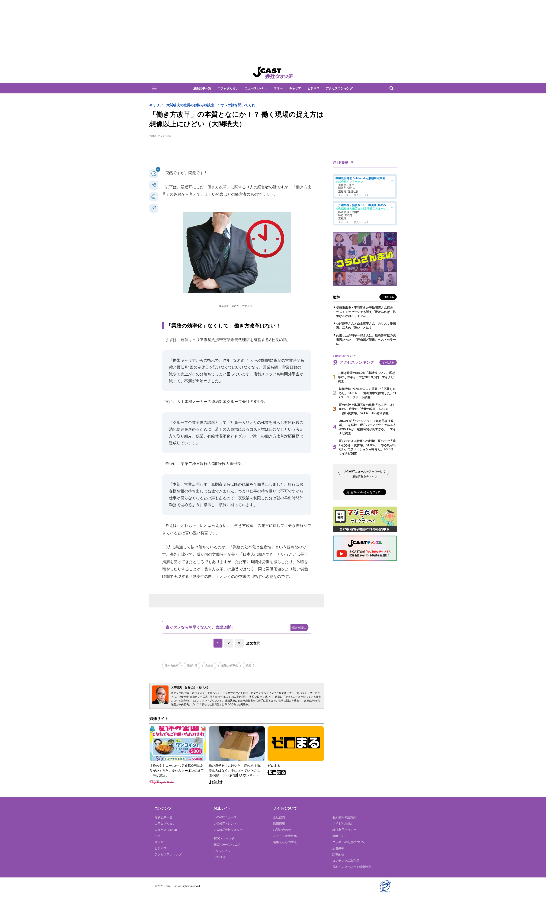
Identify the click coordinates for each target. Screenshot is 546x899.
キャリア (295, 88)
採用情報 (279, 823)
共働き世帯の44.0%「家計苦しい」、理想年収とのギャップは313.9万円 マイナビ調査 (366, 377)
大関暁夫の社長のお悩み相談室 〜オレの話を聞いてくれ (210, 105)
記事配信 (338, 854)
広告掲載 (338, 848)
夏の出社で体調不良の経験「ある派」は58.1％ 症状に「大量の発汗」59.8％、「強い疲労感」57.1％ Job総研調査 (367, 409)
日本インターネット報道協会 (351, 867)
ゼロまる (220, 857)
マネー (278, 88)
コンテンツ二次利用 (345, 860)
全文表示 (253, 643)
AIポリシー (339, 836)
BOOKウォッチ (224, 838)
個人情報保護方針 (344, 817)
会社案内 (279, 817)
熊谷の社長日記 (210, 704)
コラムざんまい (228, 88)
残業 (248, 665)
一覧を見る (388, 296)
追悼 (336, 297)
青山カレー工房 (199, 696)
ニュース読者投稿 (285, 836)
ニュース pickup (256, 88)
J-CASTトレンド (225, 823)
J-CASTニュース (225, 817)
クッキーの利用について (348, 842)
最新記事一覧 (202, 88)
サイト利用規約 (342, 823)
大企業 (209, 665)
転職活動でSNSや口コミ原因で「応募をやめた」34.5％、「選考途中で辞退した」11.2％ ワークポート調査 (368, 393)
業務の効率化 (229, 665)
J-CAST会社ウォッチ (228, 829)
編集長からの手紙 (285, 842)
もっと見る (388, 362)
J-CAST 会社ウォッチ (273, 72)
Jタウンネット (224, 851)
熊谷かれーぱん (219, 696)
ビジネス (313, 88)
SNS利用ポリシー (344, 829)
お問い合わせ (282, 829)
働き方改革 (172, 665)
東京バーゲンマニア (227, 844)
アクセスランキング (339, 88)
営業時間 (191, 665)
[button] (154, 88)
